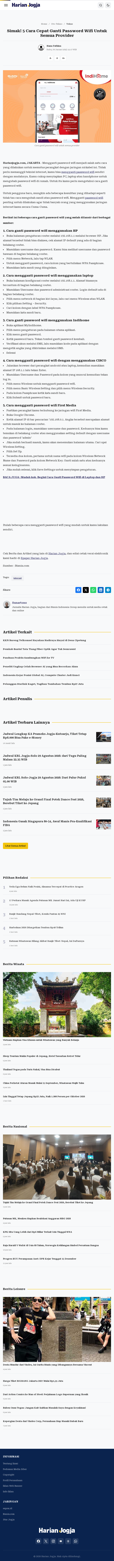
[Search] (101, 5)
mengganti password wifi (77, 171)
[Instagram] (53, 1541)
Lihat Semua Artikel (15, 846)
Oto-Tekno (56, 24)
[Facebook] (38, 1541)
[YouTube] (61, 1541)
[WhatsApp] (76, 1541)
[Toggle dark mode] (108, 5)
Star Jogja (9, 1519)
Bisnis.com (9, 1514)
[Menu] (6, 5)
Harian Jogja (57, 553)
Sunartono (19, 602)
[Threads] (68, 1541)
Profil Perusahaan (12, 1480)
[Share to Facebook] (78, 590)
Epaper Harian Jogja (34, 558)
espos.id (7, 1508)
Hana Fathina (54, 46)
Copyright (8, 1475)
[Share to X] (86, 590)
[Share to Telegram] (108, 590)
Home (44, 24)
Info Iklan (8, 1491)
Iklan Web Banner (12, 1486)
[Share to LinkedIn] (101, 590)
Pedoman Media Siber (15, 1469)
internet (18, 578)
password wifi (94, 197)
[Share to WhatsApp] (93, 590)
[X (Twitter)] (46, 1541)
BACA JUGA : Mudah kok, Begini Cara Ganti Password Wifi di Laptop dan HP (54, 477)
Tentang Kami (10, 1463)
